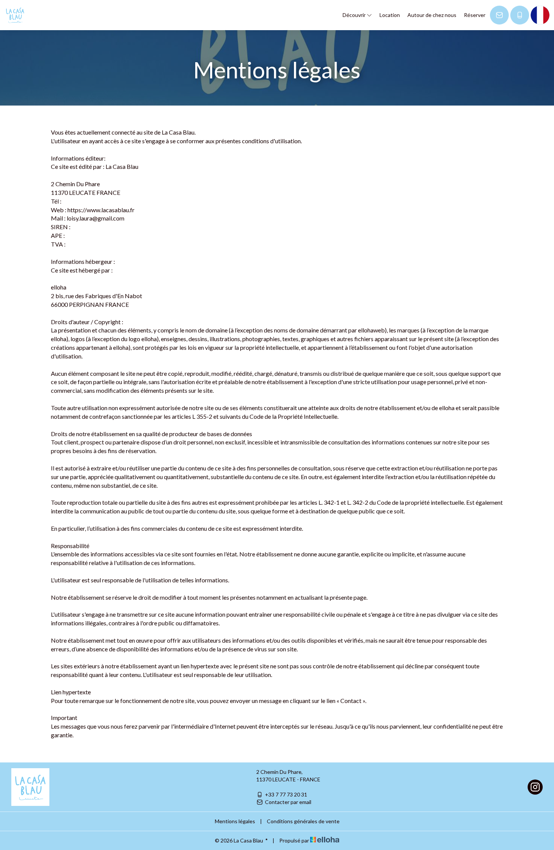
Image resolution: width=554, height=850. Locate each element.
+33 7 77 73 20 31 (286, 794)
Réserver (474, 15)
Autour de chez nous (431, 15)
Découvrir (355, 15)
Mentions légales (235, 821)
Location (390, 15)
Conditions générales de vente (303, 821)
